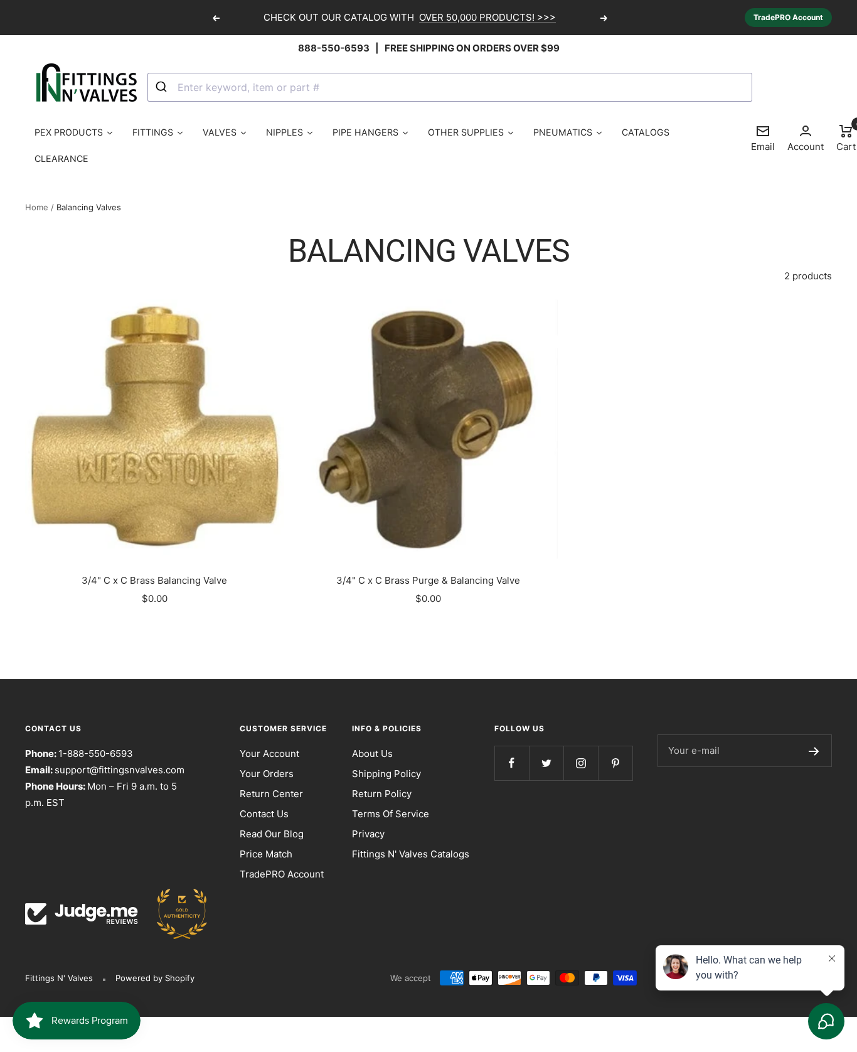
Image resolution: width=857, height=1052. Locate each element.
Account (805, 147)
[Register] (814, 751)
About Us (372, 753)
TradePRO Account (788, 17)
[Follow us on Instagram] (580, 763)
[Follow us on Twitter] (546, 763)
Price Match (266, 854)
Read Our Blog (272, 834)
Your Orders (267, 774)
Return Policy (382, 794)
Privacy (368, 834)
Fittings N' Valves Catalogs (410, 854)
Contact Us (264, 814)
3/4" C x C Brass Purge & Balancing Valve (428, 580)
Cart (846, 137)
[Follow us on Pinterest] (615, 763)
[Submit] (163, 87)
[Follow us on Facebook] (511, 763)
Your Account (269, 753)
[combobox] (450, 87)
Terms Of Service (390, 814)
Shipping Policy (386, 774)
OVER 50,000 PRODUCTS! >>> (487, 17)
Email (763, 138)
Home (36, 207)
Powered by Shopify (154, 978)
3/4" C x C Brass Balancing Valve (154, 580)
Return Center (271, 794)
